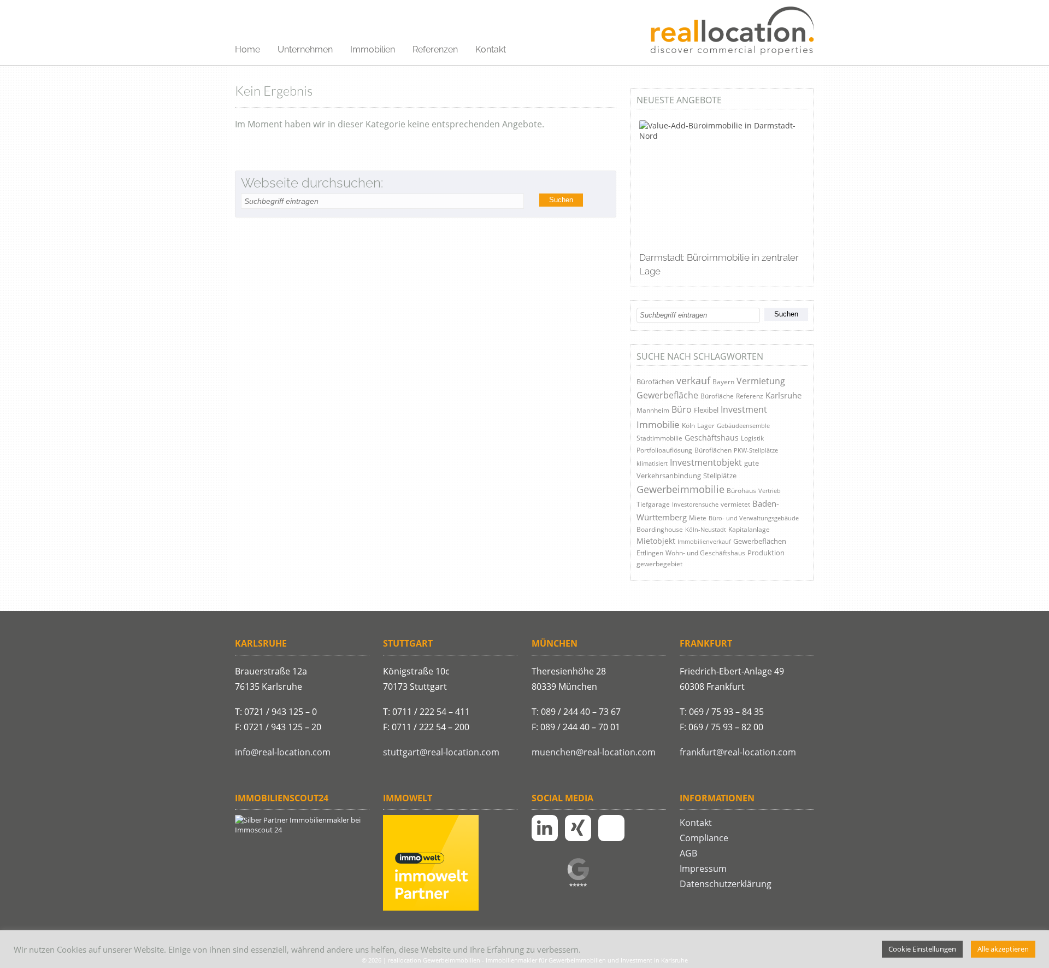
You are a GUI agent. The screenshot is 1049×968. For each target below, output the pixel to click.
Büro (681, 409)
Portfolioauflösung (664, 450)
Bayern (723, 381)
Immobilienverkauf (704, 541)
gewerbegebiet (659, 563)
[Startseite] (732, 32)
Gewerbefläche (667, 395)
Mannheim (653, 410)
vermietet (735, 504)
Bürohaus (741, 490)
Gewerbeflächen (759, 541)
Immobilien (372, 49)
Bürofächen (655, 381)
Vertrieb (769, 490)
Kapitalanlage (749, 529)
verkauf (693, 380)
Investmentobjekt (706, 462)
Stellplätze (719, 475)
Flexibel (706, 410)
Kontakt (490, 49)
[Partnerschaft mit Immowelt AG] (431, 908)
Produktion (766, 553)
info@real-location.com (283, 752)
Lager (706, 425)
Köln (688, 425)
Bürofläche (717, 396)
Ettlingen (650, 553)
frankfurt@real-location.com (738, 752)
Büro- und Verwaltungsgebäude (754, 518)
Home (247, 49)
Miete (697, 518)
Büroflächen (713, 450)
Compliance (704, 838)
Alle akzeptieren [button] (1003, 949)
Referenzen (435, 49)
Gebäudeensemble (743, 425)
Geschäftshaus (712, 437)
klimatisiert (652, 463)
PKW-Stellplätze (756, 450)
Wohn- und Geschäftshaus (705, 553)
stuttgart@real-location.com (441, 752)
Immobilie (658, 424)
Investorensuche (695, 504)
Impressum (703, 869)
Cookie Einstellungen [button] (922, 949)
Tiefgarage (653, 504)
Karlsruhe (783, 395)
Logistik (752, 438)
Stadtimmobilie (659, 438)
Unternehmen (305, 49)
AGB (688, 853)
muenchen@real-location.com (594, 752)
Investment (744, 409)
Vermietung (760, 381)
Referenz (749, 396)
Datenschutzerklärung (725, 884)
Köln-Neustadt (705, 529)
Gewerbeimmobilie (680, 489)
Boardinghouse (660, 529)
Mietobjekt (656, 541)
